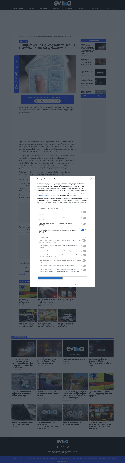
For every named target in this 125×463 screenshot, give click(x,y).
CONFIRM (50, 278)
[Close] (92, 179)
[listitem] (62, 208)
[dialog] (62, 231)
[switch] (83, 212)
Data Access (62, 284)
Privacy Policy (72, 284)
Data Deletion (53, 284)
